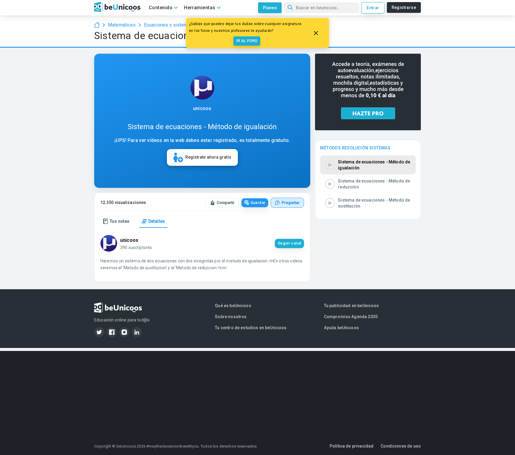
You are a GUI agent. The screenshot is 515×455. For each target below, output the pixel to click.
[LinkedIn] (137, 332)
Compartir (226, 202)
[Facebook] (112, 332)
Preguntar (291, 202)
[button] (368, 164)
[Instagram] (124, 332)
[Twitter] (99, 332)
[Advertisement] (257, 392)
